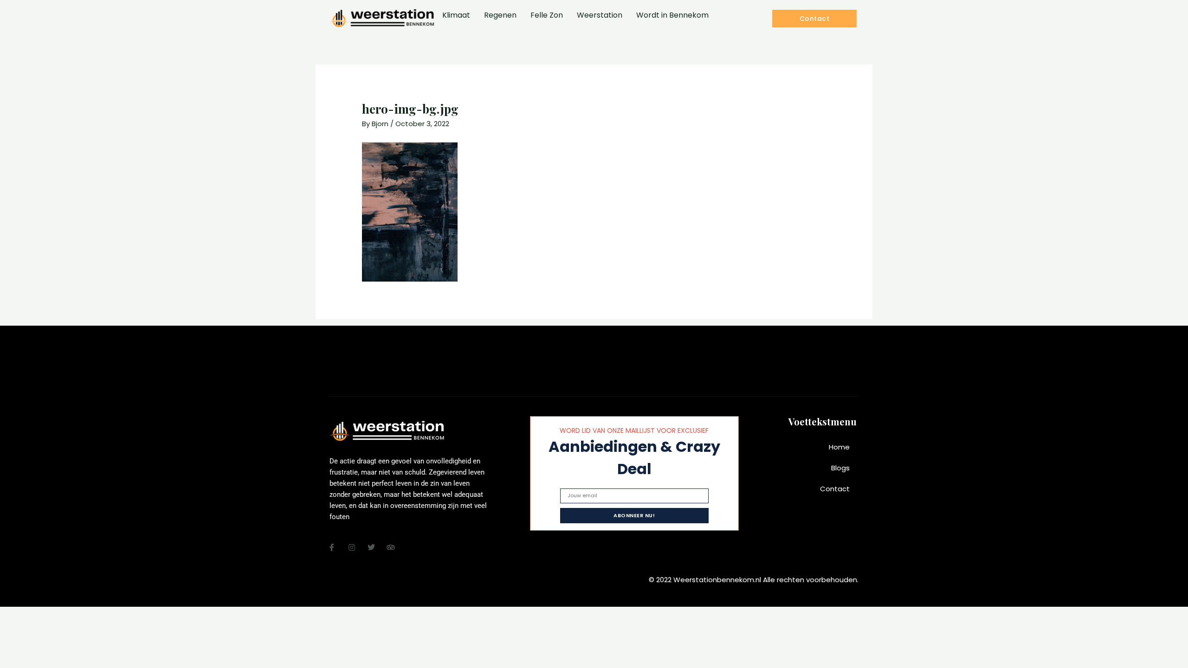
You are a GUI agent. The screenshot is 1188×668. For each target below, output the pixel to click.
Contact (835, 489)
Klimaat (456, 15)
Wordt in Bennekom (672, 15)
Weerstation (599, 15)
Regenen (500, 15)
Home (839, 447)
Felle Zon (546, 15)
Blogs (840, 468)
